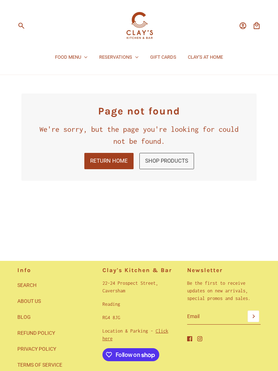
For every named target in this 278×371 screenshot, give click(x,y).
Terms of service (39, 365)
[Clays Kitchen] (139, 25)
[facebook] (190, 339)
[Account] (243, 26)
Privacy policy (36, 349)
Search (27, 285)
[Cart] (257, 26)
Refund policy (36, 333)
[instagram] (200, 339)
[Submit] (253, 316)
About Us (29, 301)
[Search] (21, 26)
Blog (24, 317)
